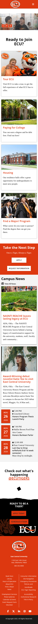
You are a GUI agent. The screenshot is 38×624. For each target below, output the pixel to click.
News (9, 589)
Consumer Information (28, 576)
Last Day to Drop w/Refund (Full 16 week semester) (22, 450)
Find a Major (9, 587)
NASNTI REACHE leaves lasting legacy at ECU (17, 317)
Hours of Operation (9, 581)
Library (9, 579)
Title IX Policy (28, 600)
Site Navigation (28, 579)
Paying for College (14, 127)
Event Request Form (9, 602)
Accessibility (28, 594)
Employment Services (9, 594)
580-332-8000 (19, 566)
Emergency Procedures (28, 581)
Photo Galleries (9, 597)
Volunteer (9, 605)
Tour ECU (8, 79)
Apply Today (18, 513)
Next (10, 25)
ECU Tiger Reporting (28, 590)
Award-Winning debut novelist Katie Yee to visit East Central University (18, 378)
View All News (10, 284)
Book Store (9, 576)
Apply (19, 260)
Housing (8, 172)
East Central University (19, 556)
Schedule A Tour (19, 522)
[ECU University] (15, 4)
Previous (3, 25)
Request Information (19, 268)
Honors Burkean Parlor (22, 435)
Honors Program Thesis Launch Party (23, 417)
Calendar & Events (9, 600)
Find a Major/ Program (16, 221)
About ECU (9, 584)
